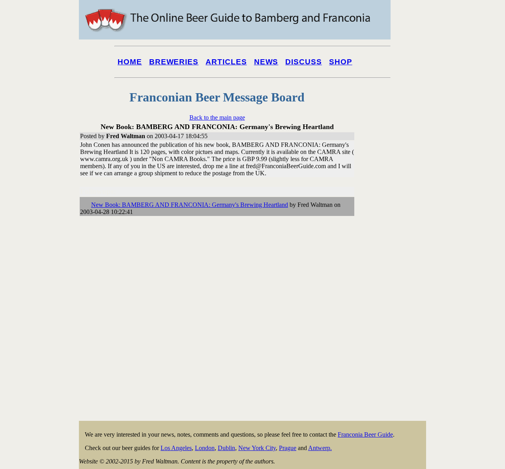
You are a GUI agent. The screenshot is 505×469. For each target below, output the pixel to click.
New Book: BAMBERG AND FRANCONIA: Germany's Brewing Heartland (189, 204)
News (266, 62)
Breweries (173, 62)
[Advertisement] (394, 300)
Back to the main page (217, 117)
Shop (340, 62)
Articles (226, 62)
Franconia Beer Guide (365, 434)
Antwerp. (320, 448)
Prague (287, 448)
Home (130, 62)
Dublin (226, 448)
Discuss (303, 62)
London (205, 448)
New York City (257, 448)
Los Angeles (176, 448)
